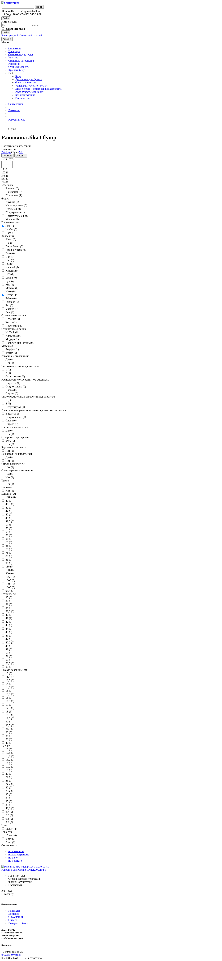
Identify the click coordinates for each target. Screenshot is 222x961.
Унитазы (13, 57)
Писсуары (14, 51)
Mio (21, 152)
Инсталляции (23, 98)
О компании (15, 916)
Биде (18, 76)
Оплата (12, 920)
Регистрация (8, 35)
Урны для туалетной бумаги (31, 85)
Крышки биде (16, 70)
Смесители (14, 48)
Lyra (8, 152)
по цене (13, 857)
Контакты (14, 910)
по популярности (18, 854)
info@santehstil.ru (11, 954)
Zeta (3, 152)
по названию (16, 851)
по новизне (15, 860)
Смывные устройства (21, 60)
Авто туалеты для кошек (29, 91)
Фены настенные (25, 82)
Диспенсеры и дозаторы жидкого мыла (38, 88)
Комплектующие (25, 94)
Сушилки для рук (18, 66)
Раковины (14, 63)
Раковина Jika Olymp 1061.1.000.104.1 (23, 869)
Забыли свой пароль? (29, 35)
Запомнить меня (15, 28)
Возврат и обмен (18, 923)
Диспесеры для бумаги (28, 79)
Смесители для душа (20, 54)
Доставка (13, 913)
